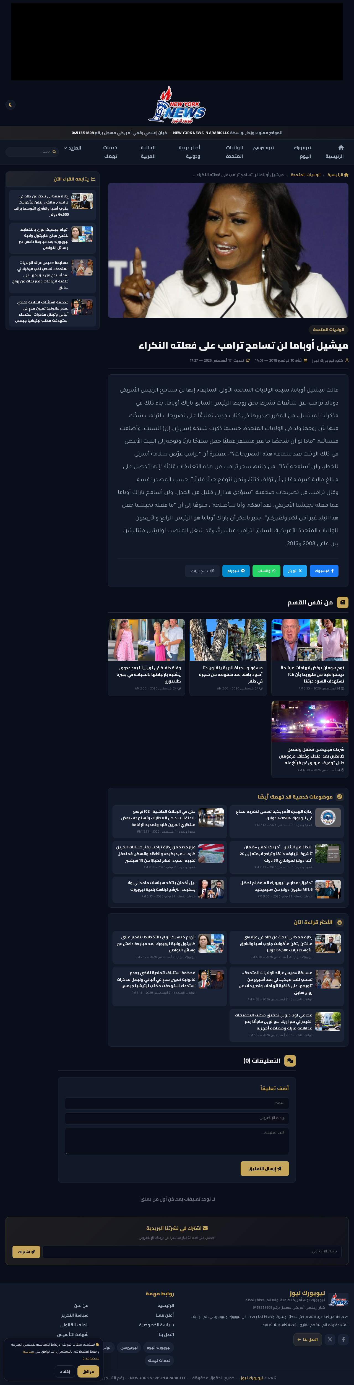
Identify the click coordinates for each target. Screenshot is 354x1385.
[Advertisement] (177, 41)
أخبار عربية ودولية (189, 152)
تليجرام (233, 570)
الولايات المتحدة (234, 152)
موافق (88, 1371)
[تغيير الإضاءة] (10, 105)
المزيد (75, 147)
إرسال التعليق (262, 1169)
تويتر (292, 570)
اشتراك (24, 1251)
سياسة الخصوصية (156, 1325)
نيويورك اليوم (302, 152)
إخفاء (65, 1371)
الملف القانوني (73, 1325)
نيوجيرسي (263, 147)
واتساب (263, 570)
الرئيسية (335, 155)
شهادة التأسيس (72, 1334)
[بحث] (54, 152)
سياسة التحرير (74, 1315)
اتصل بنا (310, 1339)
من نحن (81, 1305)
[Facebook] (343, 1339)
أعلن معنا (165, 1315)
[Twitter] (330, 1339)
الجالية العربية (148, 152)
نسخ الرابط (199, 571)
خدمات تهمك (110, 152)
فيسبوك (322, 570)
